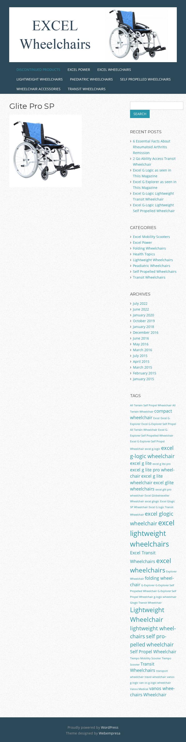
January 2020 (143, 315)
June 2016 (141, 338)
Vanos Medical (139, 689)
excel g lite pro (162, 464)
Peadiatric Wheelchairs (151, 265)
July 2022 (140, 303)
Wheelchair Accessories (38, 89)
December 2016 (145, 332)
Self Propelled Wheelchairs (145, 79)
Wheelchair (154, 694)
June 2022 (141, 309)
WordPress (109, 727)
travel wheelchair (155, 677)
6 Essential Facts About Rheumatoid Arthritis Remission (151, 147)
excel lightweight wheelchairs (152, 533)
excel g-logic (152, 449)
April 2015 (141, 361)
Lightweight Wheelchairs (39, 79)
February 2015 (144, 373)
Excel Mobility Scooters (151, 236)
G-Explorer (148, 585)
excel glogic (152, 501)
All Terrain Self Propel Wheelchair (150, 405)
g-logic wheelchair (165, 597)
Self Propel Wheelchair (153, 651)
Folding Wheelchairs (149, 248)
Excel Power (79, 69)
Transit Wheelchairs (87, 89)
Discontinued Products (38, 69)
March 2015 (142, 367)
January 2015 (143, 379)
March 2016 (142, 350)
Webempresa (109, 733)
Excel (156, 418)
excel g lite (141, 463)
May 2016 (140, 344)
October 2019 (144, 321)
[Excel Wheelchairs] (93, 54)
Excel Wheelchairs (114, 69)
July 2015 (140, 355)
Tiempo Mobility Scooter (145, 658)
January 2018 (143, 326)
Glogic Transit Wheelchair (146, 602)
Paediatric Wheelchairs (91, 79)
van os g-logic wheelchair (155, 682)
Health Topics (144, 254)
